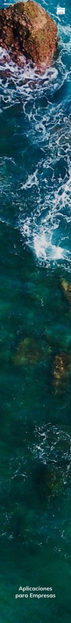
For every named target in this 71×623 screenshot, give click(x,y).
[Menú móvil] (64, 3)
